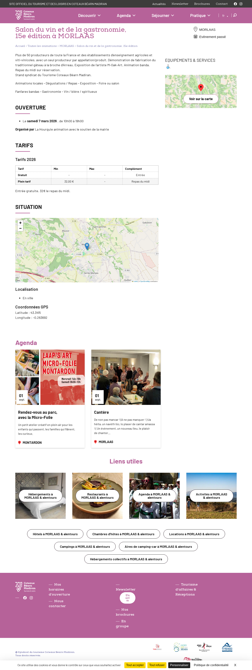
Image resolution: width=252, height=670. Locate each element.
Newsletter (180, 4)
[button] (87, 246)
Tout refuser (157, 665)
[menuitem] (225, 15)
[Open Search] (235, 15)
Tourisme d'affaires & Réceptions (186, 589)
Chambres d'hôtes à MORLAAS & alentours (123, 534)
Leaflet (135, 281)
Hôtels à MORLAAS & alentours (55, 534)
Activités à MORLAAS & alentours (211, 495)
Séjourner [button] (160, 15)
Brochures (202, 4)
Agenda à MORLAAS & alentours (154, 495)
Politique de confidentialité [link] (211, 665)
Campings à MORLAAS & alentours (85, 546)
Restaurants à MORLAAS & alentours (97, 495)
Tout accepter (135, 665)
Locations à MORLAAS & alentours (194, 534)
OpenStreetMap (145, 281)
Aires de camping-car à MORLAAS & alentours (158, 546)
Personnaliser (179, 665)
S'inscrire (127, 598)
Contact (222, 4)
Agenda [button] (124, 15)
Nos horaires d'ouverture (59, 589)
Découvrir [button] (87, 15)
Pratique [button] (198, 15)
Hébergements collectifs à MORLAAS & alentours (126, 559)
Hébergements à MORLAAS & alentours (40, 495)
